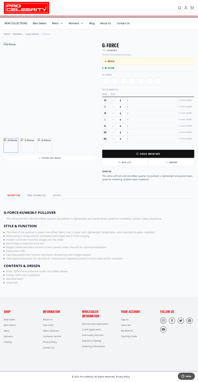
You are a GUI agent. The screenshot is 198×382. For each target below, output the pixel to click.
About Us (105, 23)
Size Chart (186, 100)
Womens (74, 23)
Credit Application (91, 329)
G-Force (47, 33)
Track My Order (129, 336)
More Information (37, 195)
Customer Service (52, 336)
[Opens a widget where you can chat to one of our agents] (186, 376)
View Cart (126, 325)
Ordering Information (93, 346)
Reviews (57, 195)
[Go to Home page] (26, 8)
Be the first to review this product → (117, 55)
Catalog (8, 341)
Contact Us (123, 23)
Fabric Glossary (51, 330)
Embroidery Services (92, 335)
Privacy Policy (50, 341)
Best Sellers (39, 23)
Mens (55, 23)
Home (7, 33)
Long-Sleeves (32, 33)
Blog (92, 23)
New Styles (9, 319)
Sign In (125, 319)
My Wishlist (127, 330)
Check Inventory (150, 153)
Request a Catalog (91, 340)
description (14, 195)
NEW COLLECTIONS (15, 23)
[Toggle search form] (179, 8)
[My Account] (186, 8)
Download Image (51, 158)
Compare (173, 162)
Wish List (126, 162)
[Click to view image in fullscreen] (50, 88)
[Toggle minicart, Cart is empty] (192, 8)
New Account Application (95, 323)
